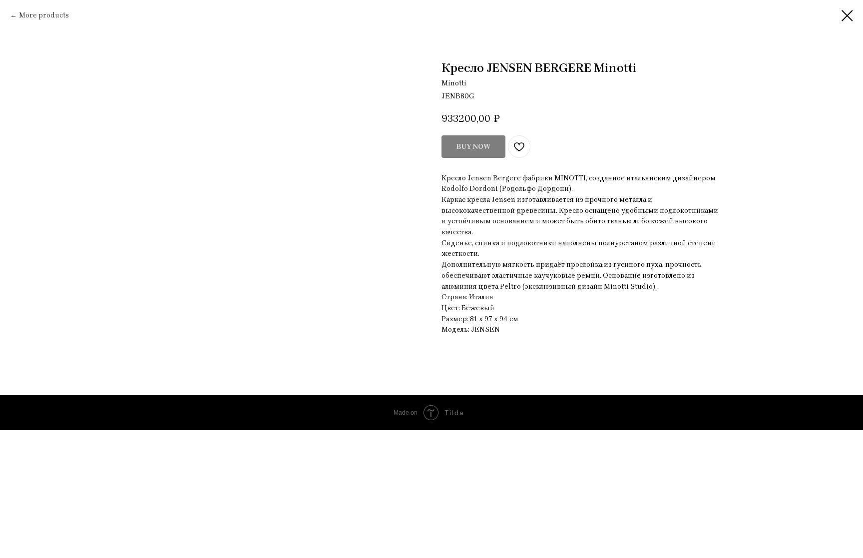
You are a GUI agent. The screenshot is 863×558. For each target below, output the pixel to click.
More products (44, 15)
